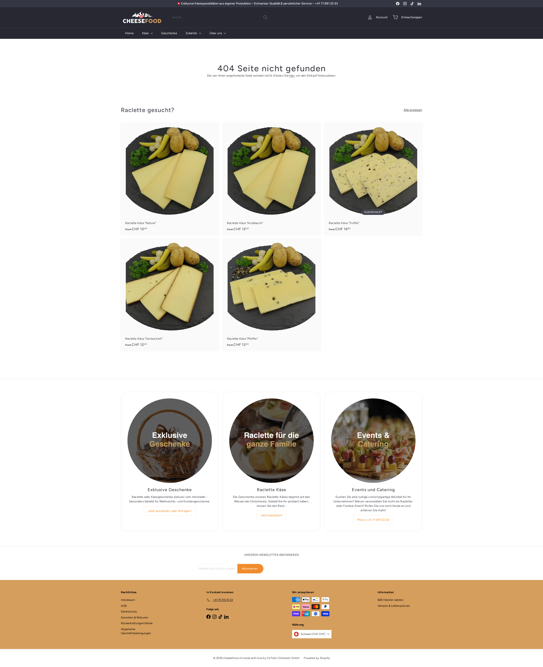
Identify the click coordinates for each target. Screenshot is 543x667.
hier (292, 75)
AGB (124, 605)
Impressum (128, 599)
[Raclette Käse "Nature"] (169, 179)
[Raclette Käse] (271, 440)
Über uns (216, 33)
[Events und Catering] (373, 440)
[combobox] (220, 17)
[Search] (265, 17)
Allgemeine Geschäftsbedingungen (136, 631)
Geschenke (169, 33)
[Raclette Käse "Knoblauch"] (271, 179)
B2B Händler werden (390, 599)
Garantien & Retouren (134, 617)
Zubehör (192, 33)
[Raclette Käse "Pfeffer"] (271, 294)
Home (129, 33)
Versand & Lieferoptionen (394, 605)
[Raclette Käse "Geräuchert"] (169, 294)
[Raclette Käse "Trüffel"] (373, 179)
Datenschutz (129, 611)
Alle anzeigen (413, 110)
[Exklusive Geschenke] (169, 440)
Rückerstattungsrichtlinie (137, 623)
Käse (146, 33)
